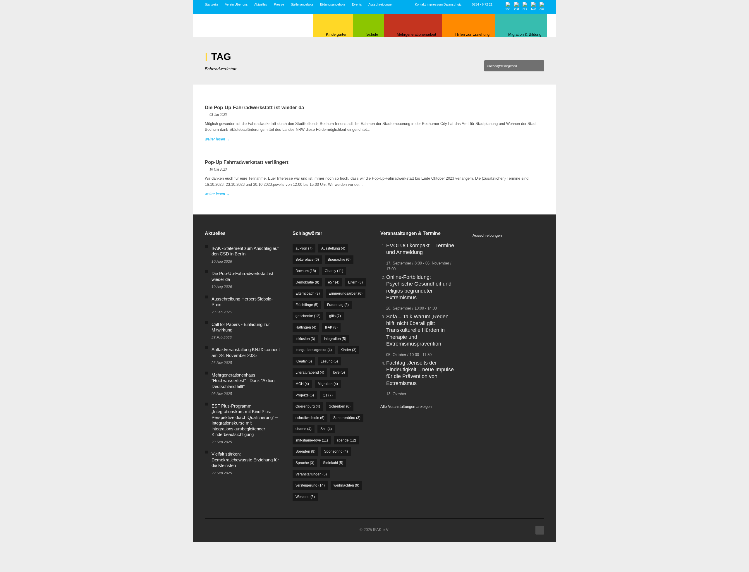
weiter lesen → (217, 139)
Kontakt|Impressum (429, 4)
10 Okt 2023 (218, 169)
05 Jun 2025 (218, 115)
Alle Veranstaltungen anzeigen (406, 406)
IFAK (331, 327)
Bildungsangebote (332, 4)
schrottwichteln (310, 418)
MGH (302, 384)
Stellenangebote (302, 4)
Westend (305, 497)
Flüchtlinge (307, 305)
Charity (334, 271)
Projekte (305, 395)
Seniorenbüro (346, 418)
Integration (335, 339)
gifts (335, 316)
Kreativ (304, 361)
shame (304, 429)
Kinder (348, 350)
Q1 (328, 395)
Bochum (306, 271)
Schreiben (340, 406)
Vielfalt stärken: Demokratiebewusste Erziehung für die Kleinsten (245, 459)
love (339, 372)
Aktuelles (260, 4)
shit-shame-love (312, 440)
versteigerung (310, 485)
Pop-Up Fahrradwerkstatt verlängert (246, 162)
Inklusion (305, 339)
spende (346, 440)
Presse (279, 4)
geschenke (308, 316)
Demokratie (307, 282)
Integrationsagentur (314, 350)
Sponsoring (336, 451)
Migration (328, 384)
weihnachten (346, 485)
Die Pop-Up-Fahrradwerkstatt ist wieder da (254, 107)
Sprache (305, 463)
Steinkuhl (333, 463)
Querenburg (308, 406)
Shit (326, 429)
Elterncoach (308, 293)
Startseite (211, 4)
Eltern (355, 282)
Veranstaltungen (311, 474)
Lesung (329, 361)
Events (357, 4)
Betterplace (307, 259)
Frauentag (338, 305)
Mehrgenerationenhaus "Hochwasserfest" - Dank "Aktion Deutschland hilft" (243, 380)
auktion (304, 248)
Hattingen (306, 327)
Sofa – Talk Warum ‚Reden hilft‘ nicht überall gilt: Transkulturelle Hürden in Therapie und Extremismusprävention (417, 330)
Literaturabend (310, 372)
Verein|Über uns (236, 4)
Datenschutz (453, 4)
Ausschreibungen (380, 4)
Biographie (339, 259)
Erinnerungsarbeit (346, 293)
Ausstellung (333, 248)
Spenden (305, 451)
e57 (333, 282)
